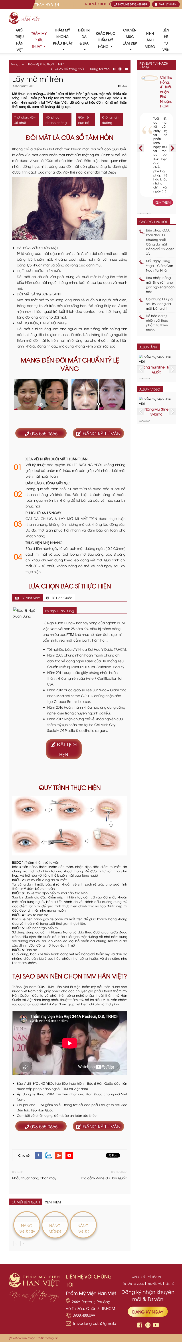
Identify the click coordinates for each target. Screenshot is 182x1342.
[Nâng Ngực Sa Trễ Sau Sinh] (27, 1215)
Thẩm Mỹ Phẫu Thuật (41, 64)
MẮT (61, 64)
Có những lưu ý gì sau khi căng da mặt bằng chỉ (159, 303)
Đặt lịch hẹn (66, 749)
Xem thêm (163, 202)
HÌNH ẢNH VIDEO (150, 40)
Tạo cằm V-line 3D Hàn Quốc (104, 1178)
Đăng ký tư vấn (101, 433)
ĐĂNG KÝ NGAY (147, 1311)
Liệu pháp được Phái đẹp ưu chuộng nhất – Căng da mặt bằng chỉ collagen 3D (160, 242)
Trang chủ (17, 64)
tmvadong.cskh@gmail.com (98, 1323)
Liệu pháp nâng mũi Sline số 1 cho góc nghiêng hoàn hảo (160, 284)
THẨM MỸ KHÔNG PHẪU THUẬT (62, 36)
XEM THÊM (53, 1202)
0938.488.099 (84, 1314)
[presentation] (140, 148)
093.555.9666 (43, 433)
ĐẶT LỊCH (167, 4)
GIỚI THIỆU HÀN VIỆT (20, 40)
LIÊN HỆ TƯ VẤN (166, 40)
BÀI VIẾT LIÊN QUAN (26, 1202)
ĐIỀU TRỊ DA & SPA (84, 36)
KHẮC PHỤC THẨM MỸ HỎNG (105, 40)
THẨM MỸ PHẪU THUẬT (39, 40)
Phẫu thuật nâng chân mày (34, 1178)
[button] (138, 213)
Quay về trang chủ (69, 69)
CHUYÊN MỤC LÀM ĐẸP (130, 36)
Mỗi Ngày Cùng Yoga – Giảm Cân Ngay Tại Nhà (159, 265)
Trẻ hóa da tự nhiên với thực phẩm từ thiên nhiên (157, 322)
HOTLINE (132, 4)
